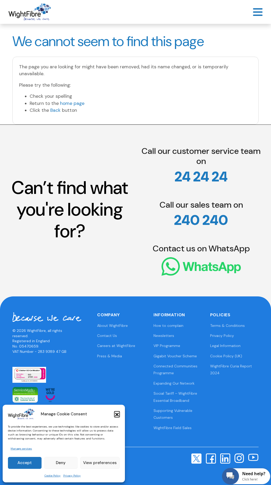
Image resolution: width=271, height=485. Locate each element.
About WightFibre (112, 325)
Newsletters (163, 335)
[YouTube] (253, 457)
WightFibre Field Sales (172, 427)
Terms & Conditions (227, 325)
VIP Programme (166, 345)
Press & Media (109, 356)
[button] (117, 414)
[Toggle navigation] (258, 12)
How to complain (168, 325)
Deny (61, 462)
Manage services (21, 448)
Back (55, 110)
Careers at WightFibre (116, 345)
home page (72, 103)
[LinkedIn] (225, 458)
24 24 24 (201, 177)
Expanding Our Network (174, 383)
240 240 (201, 220)
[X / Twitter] (196, 458)
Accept (24, 462)
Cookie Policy (52, 475)
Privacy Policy (72, 475)
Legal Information (225, 345)
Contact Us (107, 335)
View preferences (100, 462)
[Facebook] (211, 458)
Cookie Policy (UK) (226, 356)
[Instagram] (239, 458)
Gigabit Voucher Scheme (175, 356)
